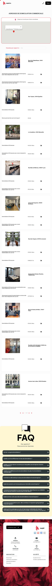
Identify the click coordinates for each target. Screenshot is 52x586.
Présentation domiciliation (11, 559)
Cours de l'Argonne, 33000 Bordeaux (35, 203)
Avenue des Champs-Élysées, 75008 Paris (36, 274)
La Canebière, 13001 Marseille (36, 132)
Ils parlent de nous (37, 557)
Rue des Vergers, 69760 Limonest (37, 239)
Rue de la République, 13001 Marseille (35, 61)
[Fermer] (20, 26)
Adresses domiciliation (11, 561)
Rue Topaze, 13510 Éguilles (35, 96)
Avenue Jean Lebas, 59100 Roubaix (37, 381)
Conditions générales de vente (39, 559)
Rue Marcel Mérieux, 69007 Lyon (36, 167)
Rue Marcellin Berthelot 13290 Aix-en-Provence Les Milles (37, 346)
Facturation (8, 563)
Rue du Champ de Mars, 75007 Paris (36, 310)
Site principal (9, 557)
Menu (48, 3)
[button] (13, 31)
